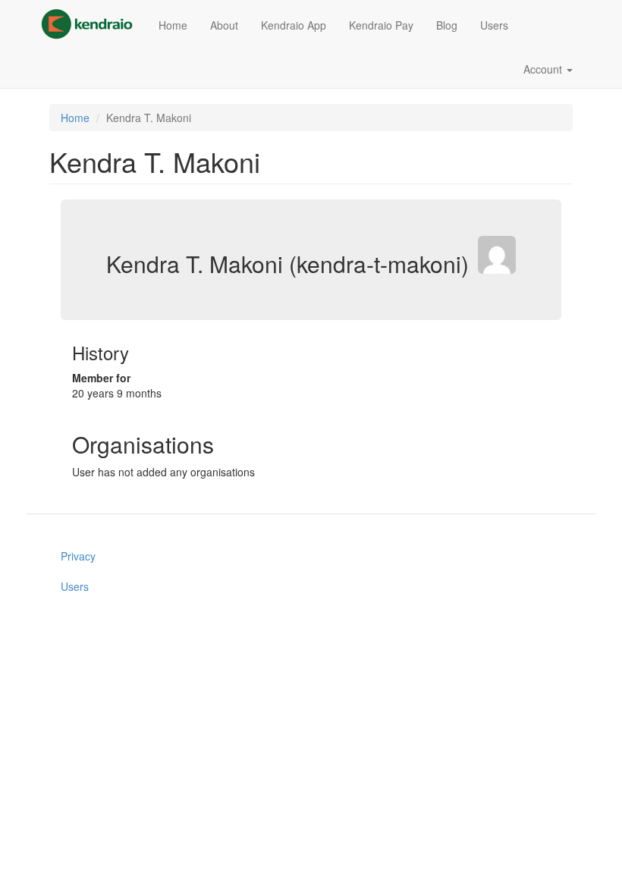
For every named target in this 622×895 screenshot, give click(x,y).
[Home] (92, 24)
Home (173, 25)
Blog (446, 25)
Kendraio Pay (381, 25)
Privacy (78, 556)
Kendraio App (293, 25)
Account (544, 69)
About (224, 25)
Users (494, 25)
